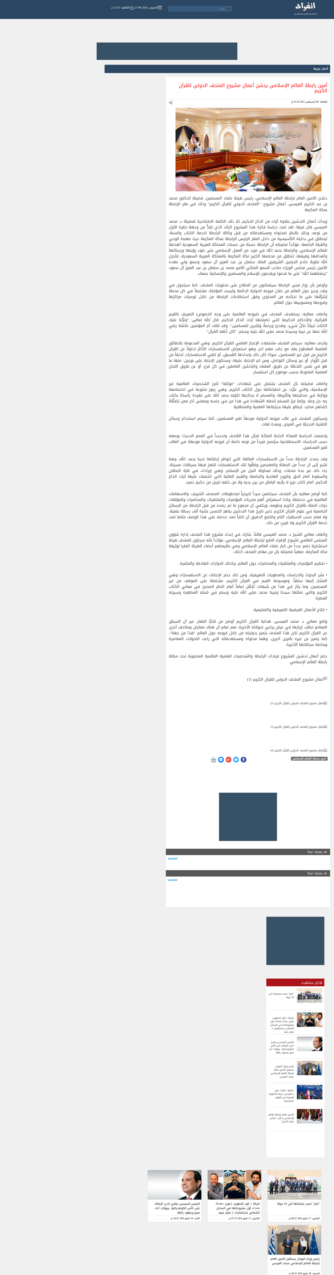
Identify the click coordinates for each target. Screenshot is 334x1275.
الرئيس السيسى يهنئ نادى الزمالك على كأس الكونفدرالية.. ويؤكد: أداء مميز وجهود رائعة (177, 1208)
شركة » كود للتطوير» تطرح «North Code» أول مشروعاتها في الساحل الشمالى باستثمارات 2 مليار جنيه (238, 1208)
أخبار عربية (320, 68)
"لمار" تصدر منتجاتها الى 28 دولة (298, 1203)
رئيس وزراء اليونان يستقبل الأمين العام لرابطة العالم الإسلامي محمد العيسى (295, 1261)
